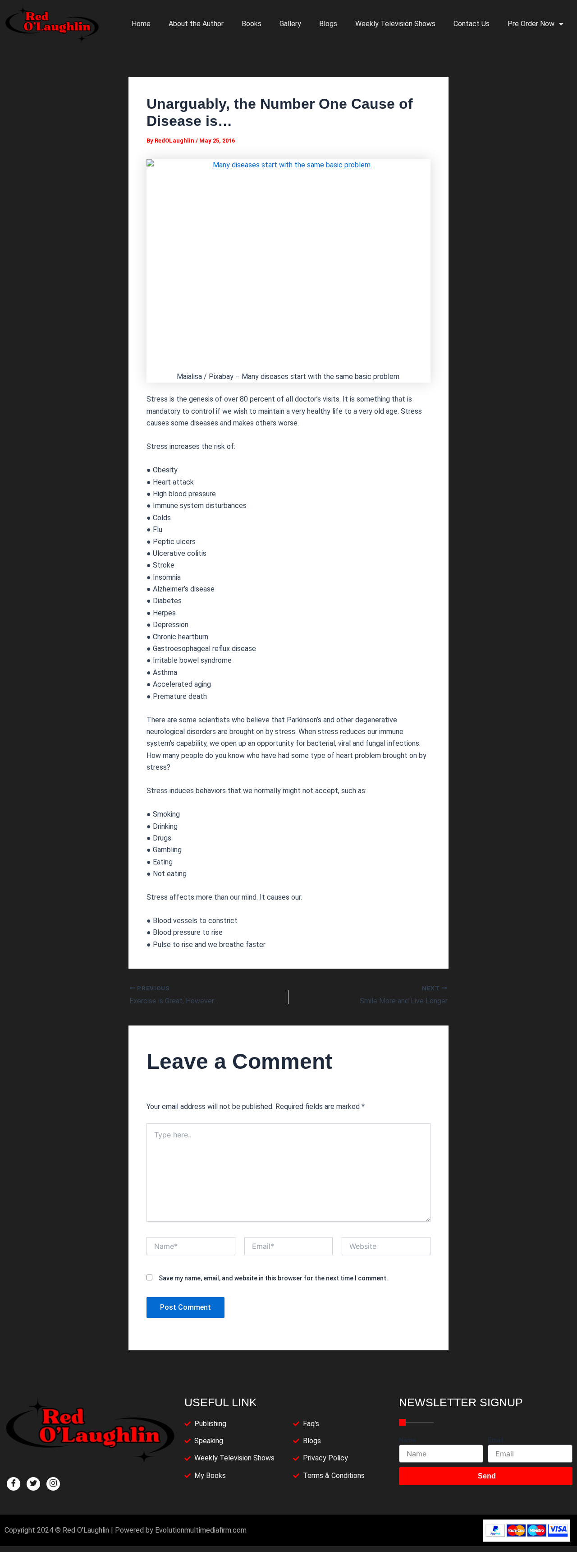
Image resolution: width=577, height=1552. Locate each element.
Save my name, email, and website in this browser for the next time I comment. (273, 1278)
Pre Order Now (531, 23)
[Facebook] (13, 1484)
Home (141, 23)
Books (251, 23)
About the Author (196, 23)
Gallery (290, 23)
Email (496, 1440)
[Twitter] (33, 1484)
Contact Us (471, 23)
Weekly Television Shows (395, 23)
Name (407, 1440)
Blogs (328, 23)
